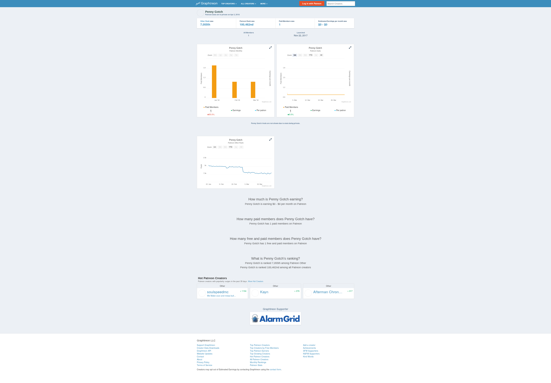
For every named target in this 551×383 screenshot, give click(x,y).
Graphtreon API (204, 350)
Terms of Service (204, 365)
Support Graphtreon (206, 345)
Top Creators (228, 3)
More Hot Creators (255, 281)
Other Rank (205, 21)
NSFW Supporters (311, 353)
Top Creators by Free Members (264, 347)
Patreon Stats (256, 365)
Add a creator (309, 345)
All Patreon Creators (259, 359)
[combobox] (340, 3)
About (199, 359)
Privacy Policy (203, 362)
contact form (275, 369)
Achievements (309, 347)
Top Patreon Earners (259, 350)
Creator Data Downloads (208, 347)
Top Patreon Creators (260, 345)
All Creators (248, 3)
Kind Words (308, 356)
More (263, 3)
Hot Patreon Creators (259, 356)
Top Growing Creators (260, 353)
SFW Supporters (310, 350)
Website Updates (204, 353)
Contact (200, 356)
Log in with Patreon (311, 3)
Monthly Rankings (258, 362)
